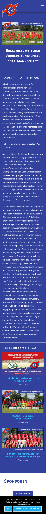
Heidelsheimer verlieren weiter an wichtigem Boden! (23, 379)
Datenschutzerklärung (27, 509)
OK (8, 509)
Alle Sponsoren (23, 493)
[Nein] (43, 505)
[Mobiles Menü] (42, 6)
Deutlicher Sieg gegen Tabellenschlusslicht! (23, 417)
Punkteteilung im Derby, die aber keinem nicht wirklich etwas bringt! (23, 455)
